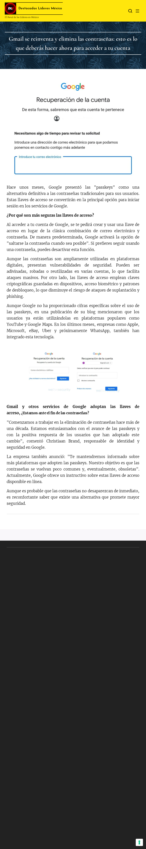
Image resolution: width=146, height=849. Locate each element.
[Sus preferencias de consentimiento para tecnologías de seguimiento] (139, 842)
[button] (130, 11)
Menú (137, 11)
